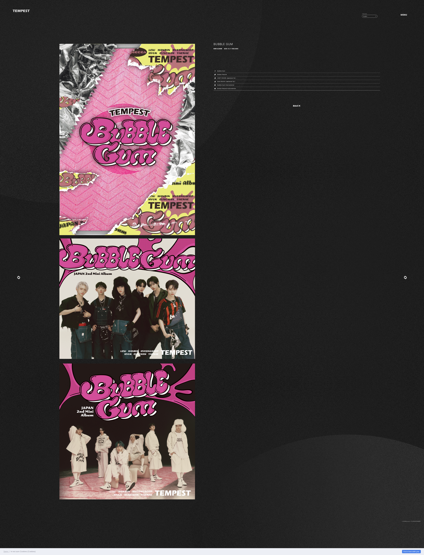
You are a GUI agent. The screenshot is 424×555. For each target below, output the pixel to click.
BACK (297, 106)
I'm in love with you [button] (411, 551)
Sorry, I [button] (6, 551)
